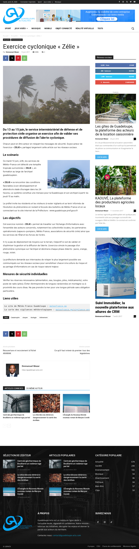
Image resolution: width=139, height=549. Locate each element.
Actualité (14, 36)
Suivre (131, 71)
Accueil (5, 36)
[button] (132, 28)
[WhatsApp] (24, 58)
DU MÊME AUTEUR (34, 388)
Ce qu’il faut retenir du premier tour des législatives (72, 352)
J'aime (131, 65)
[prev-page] (4, 425)
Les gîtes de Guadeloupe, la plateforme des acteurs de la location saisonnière (114, 130)
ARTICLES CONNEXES (14, 388)
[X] (127, 2)
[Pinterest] (18, 58)
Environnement (17, 40)
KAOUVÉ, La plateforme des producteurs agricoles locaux (115, 202)
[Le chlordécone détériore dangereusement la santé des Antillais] (46, 403)
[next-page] (9, 425)
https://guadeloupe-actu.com (32, 370)
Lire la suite (102, 157)
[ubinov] (85, 16)
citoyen (25, 317)
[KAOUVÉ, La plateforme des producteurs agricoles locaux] (115, 180)
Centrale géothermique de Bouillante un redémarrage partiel (29, 463)
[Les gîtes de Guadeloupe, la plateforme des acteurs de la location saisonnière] (115, 108)
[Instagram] (123, 2)
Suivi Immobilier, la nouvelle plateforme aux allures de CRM (114, 307)
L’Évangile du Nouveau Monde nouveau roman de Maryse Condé (30, 491)
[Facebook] (119, 2)
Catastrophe (15, 317)
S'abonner (129, 82)
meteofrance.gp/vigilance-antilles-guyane (80, 309)
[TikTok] (111, 522)
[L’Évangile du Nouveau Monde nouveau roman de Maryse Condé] (76, 403)
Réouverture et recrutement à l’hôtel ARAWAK (19, 352)
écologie (34, 317)
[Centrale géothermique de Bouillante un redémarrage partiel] (16, 403)
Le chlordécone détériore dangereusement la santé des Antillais (45, 417)
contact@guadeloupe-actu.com (67, 535)
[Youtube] (134, 2)
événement (44, 317)
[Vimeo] (130, 2)
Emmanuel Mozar (12, 52)
